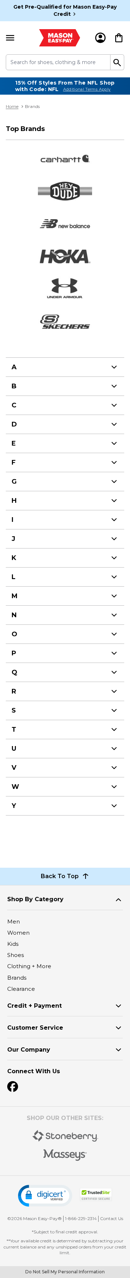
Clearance (21, 988)
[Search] (117, 62)
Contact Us (111, 1218)
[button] (45, 1196)
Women (18, 932)
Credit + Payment (34, 1005)
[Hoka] (65, 256)
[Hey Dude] (65, 191)
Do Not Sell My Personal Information (65, 1271)
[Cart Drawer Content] (118, 37)
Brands (16, 977)
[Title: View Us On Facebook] (12, 1086)
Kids (12, 943)
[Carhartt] (65, 158)
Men (13, 921)
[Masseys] (65, 1155)
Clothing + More (29, 966)
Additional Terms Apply (87, 89)
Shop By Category (35, 899)
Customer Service (35, 1027)
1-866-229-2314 (81, 1218)
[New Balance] (65, 223)
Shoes (15, 955)
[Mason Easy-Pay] (59, 37)
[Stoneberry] (65, 1136)
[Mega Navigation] (10, 37)
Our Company (28, 1049)
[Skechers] (65, 321)
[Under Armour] (65, 289)
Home (12, 106)
